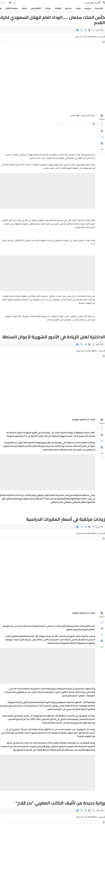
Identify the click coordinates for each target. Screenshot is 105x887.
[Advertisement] (47, 191)
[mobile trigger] (103, 3)
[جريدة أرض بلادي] (93, 3)
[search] (14, 3)
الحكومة (65, 643)
